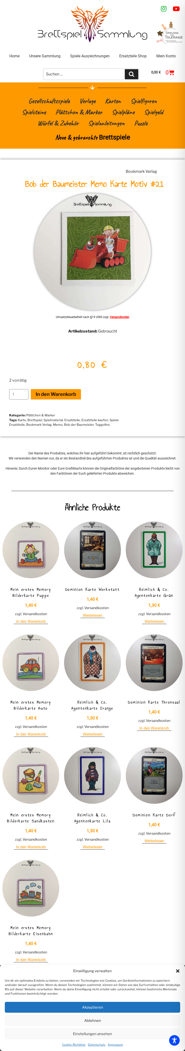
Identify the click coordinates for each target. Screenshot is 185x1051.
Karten (113, 101)
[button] (177, 971)
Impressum (115, 1044)
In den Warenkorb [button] (31, 621)
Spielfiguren (144, 101)
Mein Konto (166, 56)
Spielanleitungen (106, 123)
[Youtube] (176, 8)
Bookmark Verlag (141, 171)
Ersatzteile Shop (133, 56)
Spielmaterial (53, 420)
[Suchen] (131, 74)
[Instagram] (164, 8)
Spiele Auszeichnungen (90, 56)
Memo (58, 424)
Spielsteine (34, 112)
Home (14, 56)
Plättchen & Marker (78, 112)
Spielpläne (123, 112)
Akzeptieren (92, 1007)
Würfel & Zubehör (58, 123)
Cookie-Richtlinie (74, 1044)
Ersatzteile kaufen (94, 420)
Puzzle (140, 123)
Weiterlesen (92, 615)
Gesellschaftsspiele (49, 101)
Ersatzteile (72, 420)
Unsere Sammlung (44, 56)
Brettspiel (34, 420)
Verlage (87, 101)
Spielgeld (153, 112)
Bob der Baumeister (79, 424)
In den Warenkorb (56, 394)
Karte (22, 420)
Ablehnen (92, 1020)
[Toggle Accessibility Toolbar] (174, 1040)
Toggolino (102, 424)
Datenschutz (97, 1044)
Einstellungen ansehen (92, 1034)
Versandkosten (119, 317)
